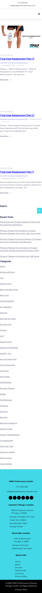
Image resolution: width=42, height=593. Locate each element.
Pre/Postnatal (6, 400)
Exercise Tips (5, 324)
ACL (2, 278)
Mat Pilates (5, 377)
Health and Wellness (9, 348)
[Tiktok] (23, 498)
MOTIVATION (5, 382)
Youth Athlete (6, 464)
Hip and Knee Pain (8, 359)
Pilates (3, 394)
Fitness (3, 330)
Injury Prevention (7, 365)
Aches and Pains (7, 272)
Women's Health (7, 452)
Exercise (3, 313)
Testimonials (20, 570)
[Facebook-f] (10, 498)
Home (17, 562)
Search (3, 206)
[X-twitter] (15, 498)
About (2, 266)
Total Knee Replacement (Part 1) (17, 171)
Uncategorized (6, 441)
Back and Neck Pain (9, 290)
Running (4, 412)
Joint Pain (4, 371)
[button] (39, 13)
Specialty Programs (8, 423)
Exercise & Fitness (8, 319)
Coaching (19, 573)
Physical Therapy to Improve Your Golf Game (19, 256)
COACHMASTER (7, 301)
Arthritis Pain (6, 284)
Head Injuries (6, 342)
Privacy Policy (21, 576)
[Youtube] (27, 498)
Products (4, 406)
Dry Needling (6, 307)
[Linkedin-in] (31, 498)
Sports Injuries (6, 429)
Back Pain (4, 295)
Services (3, 417)
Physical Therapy (6, 55)
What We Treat (6, 446)
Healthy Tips (5, 353)
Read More (4, 80)
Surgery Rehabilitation (10, 435)
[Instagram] (19, 498)
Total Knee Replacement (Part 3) (17, 58)
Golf (2, 336)
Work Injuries (6, 458)
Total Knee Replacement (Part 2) (17, 115)
